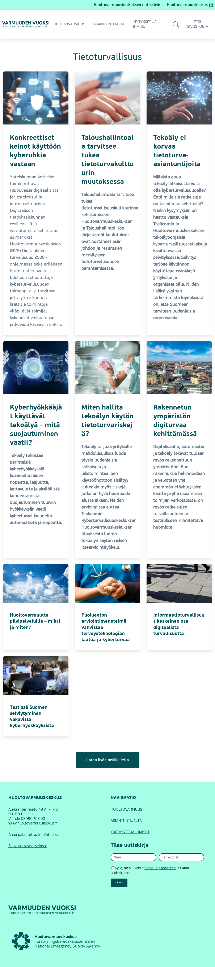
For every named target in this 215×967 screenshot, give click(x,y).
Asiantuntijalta (109, 24)
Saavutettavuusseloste (27, 846)
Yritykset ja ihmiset (145, 24)
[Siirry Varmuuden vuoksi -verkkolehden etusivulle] (25, 24)
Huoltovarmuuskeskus (187, 5)
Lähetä (119, 882)
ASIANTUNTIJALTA (126, 821)
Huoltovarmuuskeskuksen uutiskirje (127, 5)
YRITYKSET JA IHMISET (130, 832)
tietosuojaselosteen (160, 868)
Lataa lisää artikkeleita (107, 760)
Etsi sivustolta (197, 24)
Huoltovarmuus (69, 24)
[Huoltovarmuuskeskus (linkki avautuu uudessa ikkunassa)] (56, 941)
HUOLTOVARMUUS (126, 809)
